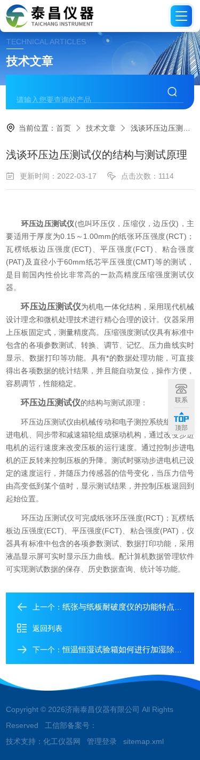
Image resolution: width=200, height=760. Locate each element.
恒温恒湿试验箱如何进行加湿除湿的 (126, 649)
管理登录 (102, 741)
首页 (63, 128)
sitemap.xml (143, 741)
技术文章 (101, 128)
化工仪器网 (62, 741)
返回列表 (47, 628)
